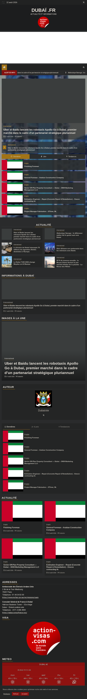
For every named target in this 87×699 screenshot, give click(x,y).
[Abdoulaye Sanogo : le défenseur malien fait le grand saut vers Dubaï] (50, 233)
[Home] (4, 67)
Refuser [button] (15, 694)
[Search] (83, 67)
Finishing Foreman (31, 166)
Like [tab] (44, 156)
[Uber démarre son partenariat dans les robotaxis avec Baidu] (50, 248)
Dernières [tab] (17, 156)
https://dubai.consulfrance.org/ (14, 613)
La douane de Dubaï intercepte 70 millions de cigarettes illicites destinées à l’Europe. (27, 249)
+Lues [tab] (36, 427)
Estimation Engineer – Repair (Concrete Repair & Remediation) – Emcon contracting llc (63, 567)
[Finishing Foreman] (12, 165)
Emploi (26, 163)
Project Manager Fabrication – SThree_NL (40, 211)
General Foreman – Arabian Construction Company (44, 177)
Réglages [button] (6, 694)
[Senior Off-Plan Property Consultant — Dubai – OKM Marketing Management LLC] (12, 187)
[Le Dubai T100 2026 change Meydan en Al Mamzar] (7, 261)
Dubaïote (19, 136)
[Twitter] (43, 415)
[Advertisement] (43, 47)
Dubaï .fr (43, 10)
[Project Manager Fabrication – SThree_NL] (12, 210)
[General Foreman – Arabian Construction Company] (12, 176)
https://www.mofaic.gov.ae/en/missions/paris (20, 597)
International (12, 145)
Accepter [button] (25, 694)
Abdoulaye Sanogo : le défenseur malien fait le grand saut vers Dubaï (69, 235)
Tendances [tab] (72, 156)
